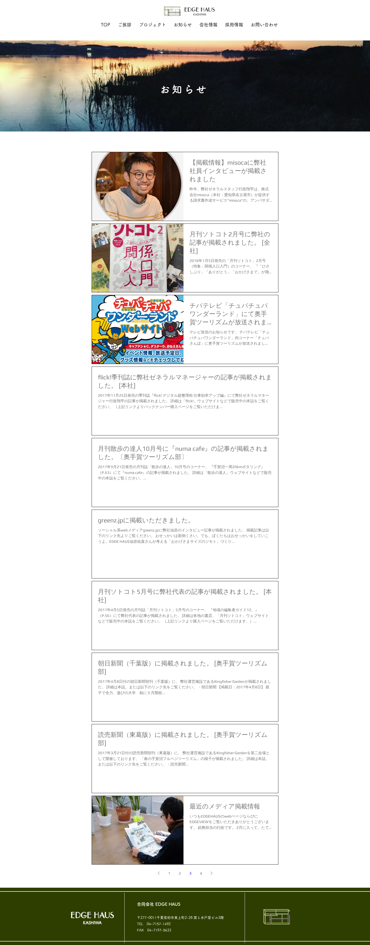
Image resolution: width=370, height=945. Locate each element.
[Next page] (211, 873)
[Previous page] (158, 873)
